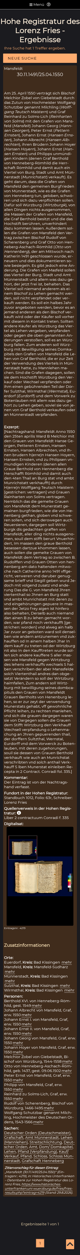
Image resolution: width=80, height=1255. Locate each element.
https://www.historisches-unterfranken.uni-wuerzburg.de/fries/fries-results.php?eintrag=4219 (38, 1188)
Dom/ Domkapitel (56, 1146)
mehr (67, 962)
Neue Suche (22, 58)
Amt (33, 1146)
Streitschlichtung (46, 1142)
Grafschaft (13, 1137)
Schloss (40, 1156)
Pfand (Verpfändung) (37, 1151)
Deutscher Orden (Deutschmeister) (37, 1132)
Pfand (26, 1156)
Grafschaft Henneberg (43, 1160)
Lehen (10, 1151)
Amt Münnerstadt (42, 1137)
